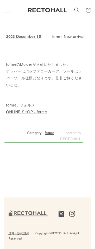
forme (49, 132)
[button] (77, 10)
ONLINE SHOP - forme (26, 111)
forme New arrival (68, 36)
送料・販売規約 (19, 233)
